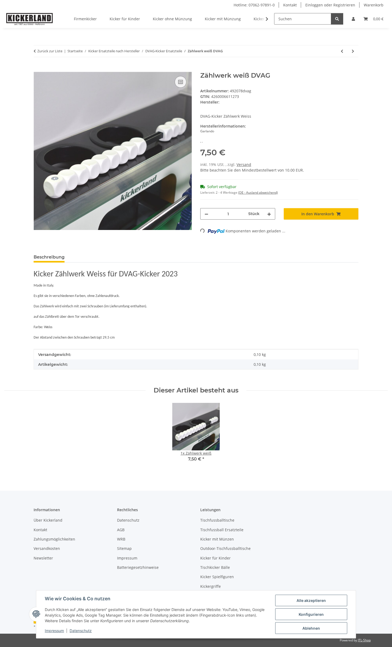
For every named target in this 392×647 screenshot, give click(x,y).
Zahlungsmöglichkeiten (54, 539)
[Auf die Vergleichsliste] (180, 82)
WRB (121, 539)
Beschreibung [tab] (49, 257)
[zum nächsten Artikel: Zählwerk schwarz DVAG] (352, 51)
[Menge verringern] (206, 213)
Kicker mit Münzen (217, 539)
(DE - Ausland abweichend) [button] (258, 192)
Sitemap (124, 548)
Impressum (54, 630)
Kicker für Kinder (215, 558)
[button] (353, 19)
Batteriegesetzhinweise (138, 567)
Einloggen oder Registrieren (330, 4)
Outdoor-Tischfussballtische (225, 548)
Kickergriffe (210, 586)
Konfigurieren (311, 614)
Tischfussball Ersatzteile (221, 529)
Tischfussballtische (217, 520)
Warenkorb (373, 4)
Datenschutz (81, 630)
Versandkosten (47, 548)
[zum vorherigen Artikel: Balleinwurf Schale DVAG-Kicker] (342, 51)
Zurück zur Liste (49, 51)
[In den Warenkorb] (38, 69)
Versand (244, 164)
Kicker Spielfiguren (217, 576)
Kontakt (290, 4)
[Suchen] (337, 19)
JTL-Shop (364, 640)
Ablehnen (311, 628)
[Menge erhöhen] (269, 213)
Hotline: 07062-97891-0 (254, 4)
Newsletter (43, 558)
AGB (121, 529)
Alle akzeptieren (311, 600)
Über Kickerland (48, 520)
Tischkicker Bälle (215, 567)
